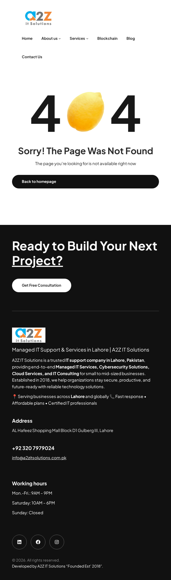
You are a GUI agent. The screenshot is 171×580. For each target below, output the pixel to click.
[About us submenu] (60, 38)
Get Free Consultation (41, 285)
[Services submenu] (87, 38)
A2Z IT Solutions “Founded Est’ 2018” (69, 566)
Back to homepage (39, 181)
